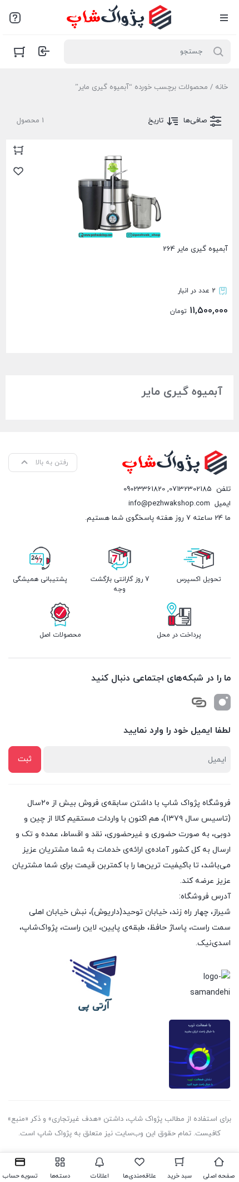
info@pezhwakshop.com (169, 504)
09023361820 (144, 489)
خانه (221, 87)
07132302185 (190, 489)
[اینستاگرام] (222, 702)
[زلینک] (199, 702)
